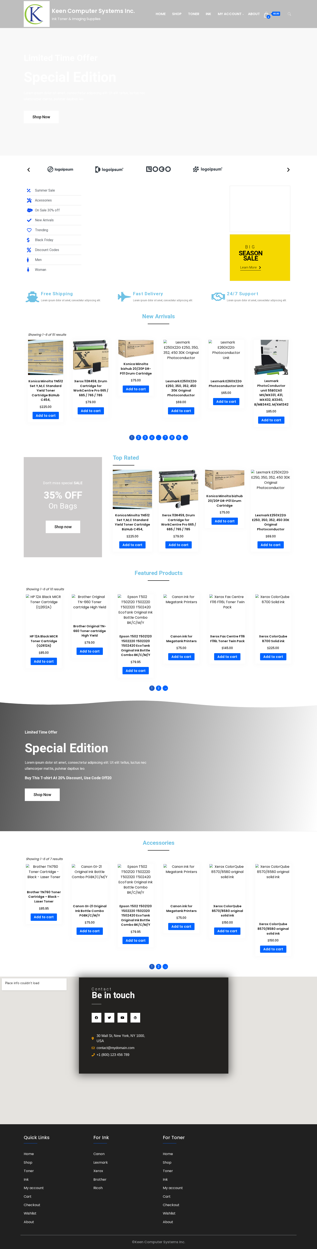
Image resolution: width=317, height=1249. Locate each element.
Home (161, 13)
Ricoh (98, 1187)
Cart (27, 1196)
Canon (99, 1153)
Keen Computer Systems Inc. (93, 11)
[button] (28, 169)
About (254, 13)
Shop (177, 13)
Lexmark (100, 1162)
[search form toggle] (289, 14)
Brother (100, 1179)
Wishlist (30, 1213)
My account (230, 13)
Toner (193, 13)
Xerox (98, 1170)
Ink (208, 13)
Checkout (32, 1204)
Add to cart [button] (46, 415)
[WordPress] (135, 1018)
